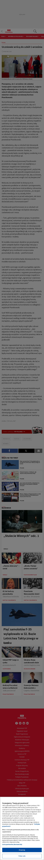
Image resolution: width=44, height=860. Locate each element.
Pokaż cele (22, 856)
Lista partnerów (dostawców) (12, 844)
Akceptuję (22, 850)
